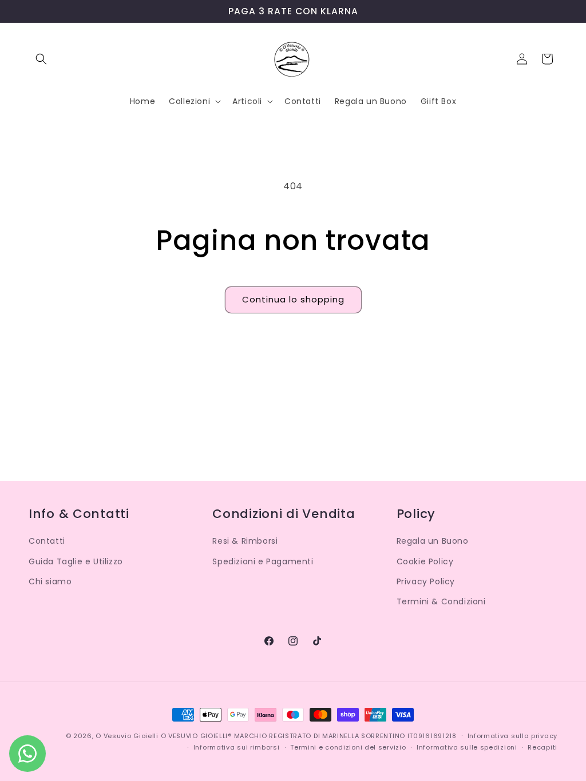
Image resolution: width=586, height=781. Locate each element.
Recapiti (542, 747)
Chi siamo (50, 581)
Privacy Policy (426, 581)
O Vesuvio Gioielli (127, 735)
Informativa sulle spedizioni (467, 747)
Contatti (47, 541)
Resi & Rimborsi (245, 541)
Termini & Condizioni (441, 601)
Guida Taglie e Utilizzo (76, 561)
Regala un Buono (433, 541)
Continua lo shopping (293, 299)
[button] (41, 58)
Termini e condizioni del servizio (348, 747)
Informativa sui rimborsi (236, 747)
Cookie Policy (425, 561)
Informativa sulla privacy (513, 735)
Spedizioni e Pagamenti (262, 561)
